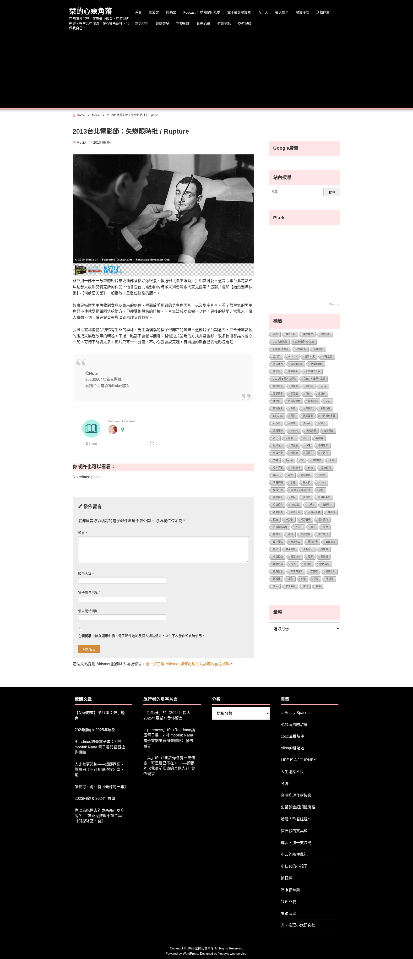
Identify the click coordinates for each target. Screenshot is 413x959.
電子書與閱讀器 (239, 12)
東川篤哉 (305, 534)
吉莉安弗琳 (314, 512)
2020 (293, 564)
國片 (293, 415)
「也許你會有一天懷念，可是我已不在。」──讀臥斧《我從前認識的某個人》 (169, 763)
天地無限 (311, 430)
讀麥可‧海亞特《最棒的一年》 (101, 787)
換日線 (286, 878)
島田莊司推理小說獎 (314, 378)
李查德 (314, 571)
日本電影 (318, 349)
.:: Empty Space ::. (296, 713)
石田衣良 (330, 541)
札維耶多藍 (324, 497)
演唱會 (291, 423)
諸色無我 (288, 902)
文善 (328, 401)
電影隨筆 (141, 24)
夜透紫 (306, 497)
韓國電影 (278, 497)
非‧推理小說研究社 (298, 925)
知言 (275, 586)
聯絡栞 (171, 12)
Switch (276, 475)
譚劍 (290, 579)
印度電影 (278, 564)
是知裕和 (290, 586)
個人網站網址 (88, 611)
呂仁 (275, 438)
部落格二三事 (313, 371)
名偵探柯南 (294, 401)
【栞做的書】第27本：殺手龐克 (100, 715)
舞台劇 (276, 401)
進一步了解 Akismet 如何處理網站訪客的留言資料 (188, 664)
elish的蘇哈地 (292, 748)
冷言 (308, 445)
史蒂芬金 (328, 430)
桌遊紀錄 (244, 24)
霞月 (293, 497)
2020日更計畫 (280, 349)
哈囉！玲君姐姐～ (296, 819)
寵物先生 (278, 408)
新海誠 (324, 556)
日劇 (308, 393)
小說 (275, 334)
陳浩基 (294, 393)
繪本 (290, 534)
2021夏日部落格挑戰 (284, 378)
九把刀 (299, 527)
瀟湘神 (276, 579)
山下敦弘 (278, 541)
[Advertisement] (206, 70)
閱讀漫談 (302, 12)
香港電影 (323, 445)
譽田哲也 (323, 534)
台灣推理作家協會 (304, 341)
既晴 (275, 519)
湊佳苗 (306, 423)
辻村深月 (278, 445)
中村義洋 (295, 467)
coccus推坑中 (292, 736)
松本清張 (278, 467)
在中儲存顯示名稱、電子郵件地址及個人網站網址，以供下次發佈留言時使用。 (141, 636)
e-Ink (323, 386)
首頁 (138, 12)
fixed (310, 467)
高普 (321, 490)
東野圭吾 (293, 371)
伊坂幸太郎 (316, 364)
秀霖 (275, 460)
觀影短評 (325, 408)
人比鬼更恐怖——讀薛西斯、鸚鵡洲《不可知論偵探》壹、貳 (99, 769)
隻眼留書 (288, 913)
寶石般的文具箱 (294, 831)
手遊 (293, 482)
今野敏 (289, 519)
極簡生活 (278, 571)
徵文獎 (306, 482)
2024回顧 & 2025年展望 (95, 730)
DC (302, 460)
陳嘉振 (331, 512)
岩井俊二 (295, 541)
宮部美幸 (278, 393)
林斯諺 (294, 453)
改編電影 (301, 349)
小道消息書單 (328, 415)
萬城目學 (278, 512)
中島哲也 (278, 556)
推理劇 (322, 393)
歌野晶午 (305, 519)
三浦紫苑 (278, 482)
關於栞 (154, 12)
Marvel (322, 482)
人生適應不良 (292, 772)
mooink (295, 430)
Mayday (292, 356)
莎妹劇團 (305, 475)
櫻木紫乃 (323, 519)
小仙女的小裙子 (294, 866)
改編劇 (294, 386)
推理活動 (327, 356)
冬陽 (284, 784)
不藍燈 (294, 445)
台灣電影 (308, 408)
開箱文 (276, 534)
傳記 (275, 549)
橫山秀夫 (278, 504)
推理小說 (290, 334)
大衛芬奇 (295, 512)
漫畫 (331, 460)
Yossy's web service (232, 953)
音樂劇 (324, 549)
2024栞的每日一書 (301, 490)
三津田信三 (297, 571)
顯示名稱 (86, 574)
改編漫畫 (308, 415)
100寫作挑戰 (280, 341)
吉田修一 (290, 438)
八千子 (311, 504)
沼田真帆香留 (280, 527)
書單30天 (310, 356)
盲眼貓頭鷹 (290, 890)
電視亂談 (183, 24)
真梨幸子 (308, 549)
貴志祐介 (295, 556)
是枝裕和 (326, 467)
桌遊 (325, 527)
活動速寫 (323, 12)
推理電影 (278, 386)
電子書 (276, 371)
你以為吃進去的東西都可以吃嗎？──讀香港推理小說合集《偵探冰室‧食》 (99, 815)
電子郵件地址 (89, 592)
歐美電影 (290, 549)
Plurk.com (334, 304)
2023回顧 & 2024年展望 (95, 798)
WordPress (190, 953)
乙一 (305, 438)
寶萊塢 (329, 579)
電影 (310, 556)
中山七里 (278, 453)
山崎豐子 (327, 504)
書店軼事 (281, 12)
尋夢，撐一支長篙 (296, 843)
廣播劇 (307, 564)
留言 (82, 533)
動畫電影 (313, 401)
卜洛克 (324, 453)
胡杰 (290, 475)
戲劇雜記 (162, 24)
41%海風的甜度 (294, 725)
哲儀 (318, 586)
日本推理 (316, 460)
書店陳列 (278, 364)
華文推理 (308, 334)
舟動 (303, 579)
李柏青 (319, 438)
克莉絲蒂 (278, 430)
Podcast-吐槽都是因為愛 (201, 12)
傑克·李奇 (324, 564)
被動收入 (330, 571)
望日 (305, 586)
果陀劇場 (313, 541)
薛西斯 (276, 423)
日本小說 (325, 334)
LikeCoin (278, 415)
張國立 (309, 453)
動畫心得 (203, 24)
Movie (81, 142)
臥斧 (293, 408)
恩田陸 (309, 386)
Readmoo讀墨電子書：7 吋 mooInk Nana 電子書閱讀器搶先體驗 (100, 747)
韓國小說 (278, 490)
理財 (312, 527)
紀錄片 (322, 423)
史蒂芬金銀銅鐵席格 (298, 807)
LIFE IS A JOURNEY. (299, 760)
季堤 (316, 579)
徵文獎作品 (297, 364)
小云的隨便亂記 (294, 854)
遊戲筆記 (224, 24)
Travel (289, 460)
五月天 (263, 12)
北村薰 (322, 475)
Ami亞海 (295, 504)
